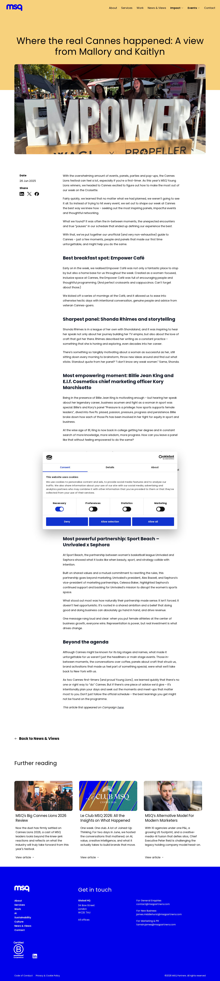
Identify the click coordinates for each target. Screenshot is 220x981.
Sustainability (22, 917)
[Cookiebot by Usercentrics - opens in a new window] (161, 457)
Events (192, 8)
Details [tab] (110, 467)
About (113, 8)
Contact (209, 8)
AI (15, 913)
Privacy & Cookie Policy (48, 975)
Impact (175, 8)
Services (126, 8)
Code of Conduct (23, 975)
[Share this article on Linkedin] (22, 194)
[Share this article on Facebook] (37, 194)
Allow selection (110, 521)
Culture (18, 921)
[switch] (93, 509)
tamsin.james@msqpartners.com (156, 924)
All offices (83, 919)
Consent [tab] (65, 467)
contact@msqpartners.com (153, 904)
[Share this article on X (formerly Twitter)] (29, 194)
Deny (67, 521)
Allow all (153, 521)
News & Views (157, 8)
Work (140, 8)
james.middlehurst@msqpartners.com (159, 914)
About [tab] (155, 467)
